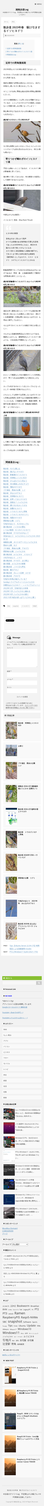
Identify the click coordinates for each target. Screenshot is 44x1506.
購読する (8, 978)
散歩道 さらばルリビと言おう (15, 481)
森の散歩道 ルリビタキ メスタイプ (17, 554)
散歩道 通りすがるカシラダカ (15, 505)
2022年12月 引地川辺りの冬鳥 (15, 588)
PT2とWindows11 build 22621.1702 (24, 952)
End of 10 (16, 1309)
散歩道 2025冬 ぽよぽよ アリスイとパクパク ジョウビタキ (27, 926)
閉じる (21, 44)
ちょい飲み (7, 1035)
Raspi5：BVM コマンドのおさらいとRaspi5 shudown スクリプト (28, 1415)
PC (33, 1310)
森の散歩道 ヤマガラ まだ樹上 (16, 560)
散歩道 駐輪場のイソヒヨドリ (15, 474)
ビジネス (6, 1052)
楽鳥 (17, 1341)
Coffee (10, 1309)
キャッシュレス (33, 1333)
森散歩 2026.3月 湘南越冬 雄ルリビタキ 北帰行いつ (28, 787)
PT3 (5, 1313)
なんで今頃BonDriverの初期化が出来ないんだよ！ (21, 1265)
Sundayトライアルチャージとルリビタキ (19, 582)
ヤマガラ (19, 1337)
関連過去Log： (11, 55)
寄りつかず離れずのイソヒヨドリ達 (19, 51)
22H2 (13, 1305)
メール (10, 679)
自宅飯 (23, 1340)
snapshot (16, 606)
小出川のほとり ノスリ (12, 557)
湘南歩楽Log (22, 9)
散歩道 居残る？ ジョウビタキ (15, 502)
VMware (6, 1329)
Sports (34, 1322)
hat (21, 1309)
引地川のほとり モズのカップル (16, 524)
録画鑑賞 (20, 1344)
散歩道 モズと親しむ (11, 468)
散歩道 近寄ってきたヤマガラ (15, 499)
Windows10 (24, 1329)
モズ (15, 1337)
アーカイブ (6, 1244)
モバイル (6, 1063)
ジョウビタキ (8, 1336)
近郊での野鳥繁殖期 (13, 48)
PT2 (37, 1309)
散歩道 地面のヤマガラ (12, 517)
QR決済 (10, 1314)
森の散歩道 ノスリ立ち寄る (14, 567)
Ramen (19, 1313)
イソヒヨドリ (26, 606)
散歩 (13, 1340)
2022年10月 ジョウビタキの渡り (16, 594)
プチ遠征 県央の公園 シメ (14, 490)
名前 (9, 671)
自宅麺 (30, 1340)
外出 (8, 606)
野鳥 (14, 1343)
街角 (5, 1092)
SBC (5, 1321)
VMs (39, 1326)
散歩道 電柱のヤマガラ (12, 487)
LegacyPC (27, 1309)
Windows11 (11, 1333)
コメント (10, 648)
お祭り (20, 746)
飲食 (5, 1097)
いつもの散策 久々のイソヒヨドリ (16, 530)
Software (27, 1321)
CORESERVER (7, 1231)
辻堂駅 (6, 1344)
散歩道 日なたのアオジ (12, 493)
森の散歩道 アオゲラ (11, 576)
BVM (5, 1309)
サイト (9, 687)
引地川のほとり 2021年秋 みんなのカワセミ (27, 902)
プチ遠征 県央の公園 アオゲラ (16, 548)
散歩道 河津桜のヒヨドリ (13, 496)
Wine (22, 1333)
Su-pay (5, 1326)
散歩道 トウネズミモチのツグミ (16, 514)
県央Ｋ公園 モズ (10, 545)
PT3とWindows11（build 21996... (27, 1152)
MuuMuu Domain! (10, 1228)
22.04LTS (6, 1306)
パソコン (6, 1046)
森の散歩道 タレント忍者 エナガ (16, 573)
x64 (26, 1333)
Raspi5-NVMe (29, 1317)
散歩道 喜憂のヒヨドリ (12, 508)
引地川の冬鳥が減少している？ (15, 579)
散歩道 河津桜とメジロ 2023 (15, 478)
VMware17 (13, 1329)
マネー (5, 1058)
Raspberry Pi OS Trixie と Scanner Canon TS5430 (28, 1460)
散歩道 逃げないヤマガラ (13, 471)
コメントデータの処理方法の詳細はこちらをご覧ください (21, 706)
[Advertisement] (20, 966)
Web (5, 1029)
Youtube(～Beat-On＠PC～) (12, 1012)
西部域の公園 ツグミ (11, 520)
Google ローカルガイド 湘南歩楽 (14, 1007)
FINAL (13, 1259)
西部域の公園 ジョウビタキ (14, 551)
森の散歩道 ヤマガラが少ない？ (16, 533)
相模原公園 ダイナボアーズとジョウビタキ (20, 542)
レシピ (5, 1069)
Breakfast (35, 1306)
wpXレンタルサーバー (11, 1355)
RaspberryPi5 (11, 1317)
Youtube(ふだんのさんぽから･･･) (15, 1018)
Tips (10, 1325)
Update (31, 1325)
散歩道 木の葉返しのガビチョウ (16, 484)
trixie (15, 1326)
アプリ (5, 1041)
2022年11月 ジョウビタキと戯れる (16, 591)
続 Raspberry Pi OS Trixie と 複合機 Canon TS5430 (27, 1391)
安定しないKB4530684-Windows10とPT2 (18, 1273)
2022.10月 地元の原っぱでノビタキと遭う (19, 597)
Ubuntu (22, 1325)
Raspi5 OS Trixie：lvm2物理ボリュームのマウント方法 (28, 1437)
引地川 (35, 606)
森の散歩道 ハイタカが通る (14, 527)
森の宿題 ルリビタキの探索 (14, 563)
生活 (5, 1086)
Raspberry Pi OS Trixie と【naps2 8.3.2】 (27, 1368)
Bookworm (23, 1305)
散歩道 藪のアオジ (11, 570)
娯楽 (5, 1080)
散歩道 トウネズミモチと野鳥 (15, 511)
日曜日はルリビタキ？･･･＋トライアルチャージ (21, 585)
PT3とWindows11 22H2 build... (26, 1209)
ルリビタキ (29, 1336)
